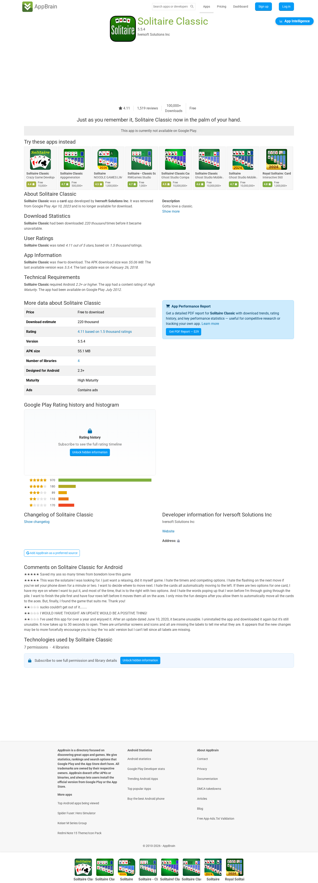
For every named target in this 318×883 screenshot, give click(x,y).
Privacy (202, 769)
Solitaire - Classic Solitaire (142, 173)
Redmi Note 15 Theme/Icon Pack (79, 833)
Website (168, 531)
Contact (202, 759)
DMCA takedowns (209, 788)
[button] (228, 540)
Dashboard (240, 6)
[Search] (192, 6)
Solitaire (100, 173)
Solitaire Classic (37, 173)
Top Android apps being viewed (78, 803)
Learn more (210, 324)
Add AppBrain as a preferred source (53, 553)
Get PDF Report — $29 (184, 331)
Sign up (263, 6)
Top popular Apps (139, 788)
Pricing (221, 6)
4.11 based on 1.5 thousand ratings (105, 332)
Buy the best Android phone (145, 798)
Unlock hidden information (90, 452)
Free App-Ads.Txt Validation (215, 818)
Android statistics (139, 759)
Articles (202, 798)
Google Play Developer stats (146, 769)
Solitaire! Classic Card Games (175, 173)
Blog (200, 808)
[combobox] (170, 6)
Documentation (207, 778)
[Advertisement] (154, 73)
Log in (286, 6)
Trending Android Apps (142, 778)
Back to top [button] (307, 843)
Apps (206, 6)
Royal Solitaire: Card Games (277, 173)
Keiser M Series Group (72, 823)
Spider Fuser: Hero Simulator (77, 813)
